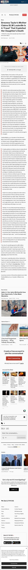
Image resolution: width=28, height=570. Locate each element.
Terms (2, 525)
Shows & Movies (5, 509)
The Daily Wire (16, 264)
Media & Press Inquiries (20, 518)
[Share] (25, 43)
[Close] (26, 548)
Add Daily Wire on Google (15, 69)
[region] (14, 558)
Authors (3, 520)
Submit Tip (14, 489)
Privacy (3, 527)
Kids (2, 513)
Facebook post (17, 76)
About (2, 516)
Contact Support (18, 509)
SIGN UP (24, 14)
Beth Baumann (4, 38)
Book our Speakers (5, 523)
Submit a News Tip (19, 525)
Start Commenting (14, 358)
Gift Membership (18, 511)
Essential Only (14, 563)
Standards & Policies (19, 523)
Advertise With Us (5, 518)
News (2, 506)
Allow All (14, 567)
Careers (16, 506)
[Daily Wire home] (14, 15)
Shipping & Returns (19, 520)
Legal (16, 516)
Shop (2, 511)
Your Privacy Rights (19, 513)
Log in (22, 363)
